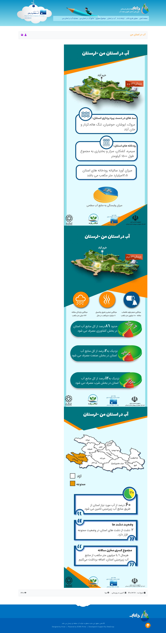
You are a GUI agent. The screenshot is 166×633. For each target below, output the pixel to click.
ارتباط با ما (120, 18)
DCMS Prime (81, 627)
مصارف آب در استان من (70, 18)
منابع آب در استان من (87, 18)
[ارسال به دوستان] (26, 35)
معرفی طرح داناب (132, 18)
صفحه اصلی (143, 18)
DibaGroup (110, 627)
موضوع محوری (101, 18)
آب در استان (111, 18)
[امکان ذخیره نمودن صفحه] (22, 35)
